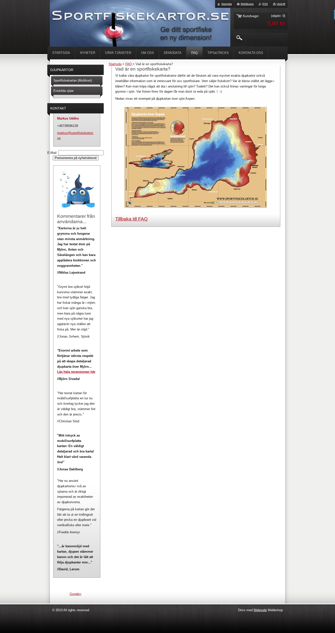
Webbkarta (247, 3)
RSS (265, 3)
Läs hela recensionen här (76, 372)
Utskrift (281, 3)
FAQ (129, 64)
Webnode (260, 610)
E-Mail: (52, 153)
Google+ (76, 594)
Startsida (115, 64)
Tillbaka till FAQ (131, 218)
